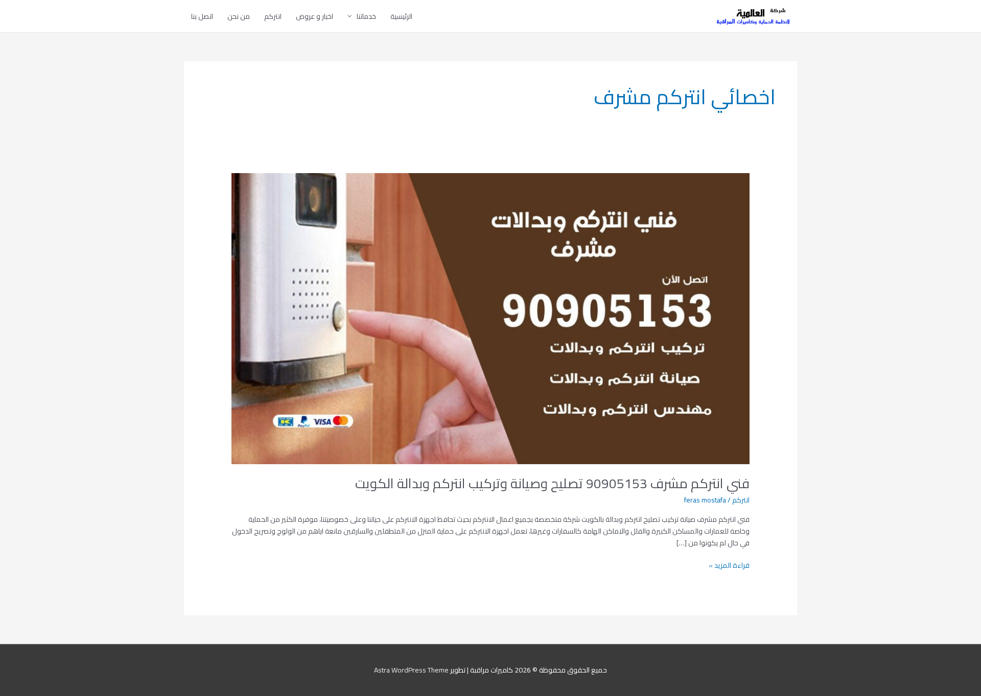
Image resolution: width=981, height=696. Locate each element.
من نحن (238, 16)
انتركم (273, 16)
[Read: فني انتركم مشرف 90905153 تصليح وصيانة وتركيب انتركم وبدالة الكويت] (490, 317)
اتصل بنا (202, 16)
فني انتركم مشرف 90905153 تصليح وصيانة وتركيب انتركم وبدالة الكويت (552, 483)
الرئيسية (401, 16)
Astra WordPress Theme (411, 670)
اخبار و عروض (314, 16)
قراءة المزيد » (729, 565)
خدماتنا (366, 16)
